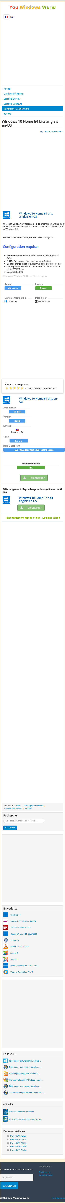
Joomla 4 (14, 953)
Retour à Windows (53, 131)
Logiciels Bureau (12, 98)
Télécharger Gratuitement (16, 108)
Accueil (7, 88)
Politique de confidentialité (45, 1173)
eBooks (7, 113)
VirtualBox (14, 940)
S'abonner (9, 1185)
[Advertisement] (32, 51)
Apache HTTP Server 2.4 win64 (23, 921)
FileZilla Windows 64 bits (20, 927)
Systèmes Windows (13, 93)
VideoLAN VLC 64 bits (19, 946)
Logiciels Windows (13, 103)
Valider (12, 827)
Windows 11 (15, 914)
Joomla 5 (14, 959)
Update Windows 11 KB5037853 (23, 965)
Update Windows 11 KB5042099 (23, 934)
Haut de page (58, 1197)
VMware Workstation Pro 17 (21, 972)
